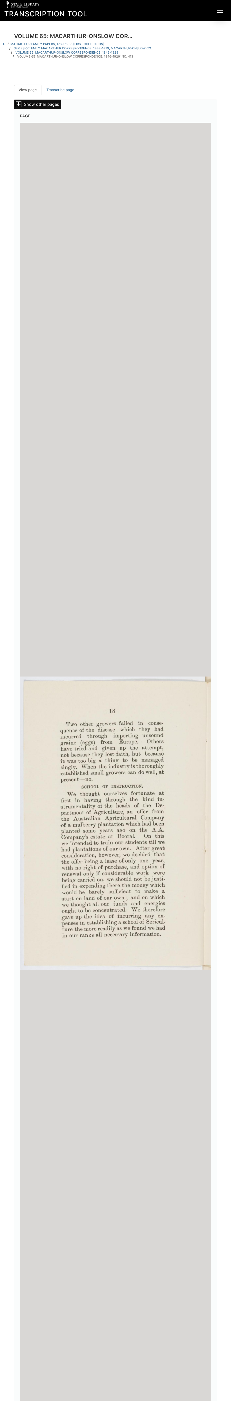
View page (30, 90)
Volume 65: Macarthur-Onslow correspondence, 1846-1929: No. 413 (75, 56)
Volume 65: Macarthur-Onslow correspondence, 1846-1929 (66, 52)
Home (4, 44)
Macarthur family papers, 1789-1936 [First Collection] (57, 44)
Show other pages (41, 104)
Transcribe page (60, 90)
